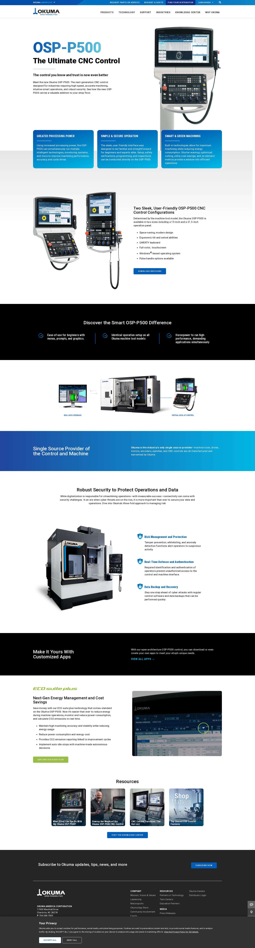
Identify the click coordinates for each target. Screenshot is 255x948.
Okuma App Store (139, 907)
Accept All (50, 940)
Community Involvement (142, 912)
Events (133, 916)
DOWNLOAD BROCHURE (149, 271)
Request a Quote (153, 2)
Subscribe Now (204, 865)
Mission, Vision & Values (143, 895)
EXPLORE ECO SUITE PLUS (51, 760)
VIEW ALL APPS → (143, 658)
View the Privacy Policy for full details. (181, 932)
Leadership (136, 899)
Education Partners (170, 903)
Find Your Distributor (180, 2)
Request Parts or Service (125, 2)
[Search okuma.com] (220, 2)
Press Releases (168, 913)
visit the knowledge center (127, 835)
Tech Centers (166, 899)
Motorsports (137, 903)
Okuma (42, 2)
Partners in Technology (172, 895)
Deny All (72, 940)
